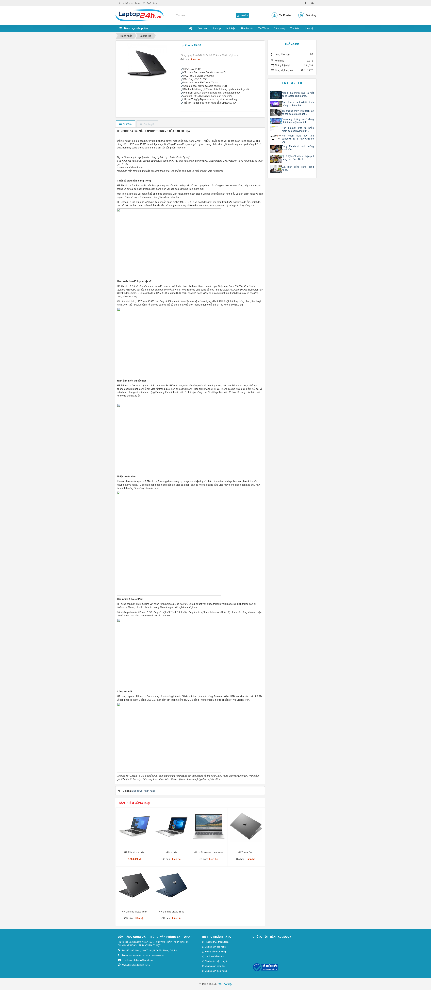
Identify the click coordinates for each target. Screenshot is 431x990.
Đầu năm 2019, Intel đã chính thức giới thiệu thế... (298, 104)
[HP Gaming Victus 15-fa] (171, 886)
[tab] (125, 124)
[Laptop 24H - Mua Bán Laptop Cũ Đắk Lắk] (139, 15)
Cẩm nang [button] (279, 28)
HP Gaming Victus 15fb (134, 911)
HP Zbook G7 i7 (246, 852)
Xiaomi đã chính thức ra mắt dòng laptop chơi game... (298, 94)
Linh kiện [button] (231, 28)
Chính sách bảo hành (215, 946)
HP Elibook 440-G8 (134, 852)
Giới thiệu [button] (203, 28)
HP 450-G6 (171, 852)
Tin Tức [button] (262, 28)
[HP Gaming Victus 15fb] (134, 886)
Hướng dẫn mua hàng (215, 951)
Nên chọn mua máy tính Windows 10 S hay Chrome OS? (298, 138)
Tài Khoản (285, 15)
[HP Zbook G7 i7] (246, 827)
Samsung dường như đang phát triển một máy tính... (298, 121)
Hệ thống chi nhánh (131, 3)
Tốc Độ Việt (225, 984)
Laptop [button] (217, 28)
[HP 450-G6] (171, 827)
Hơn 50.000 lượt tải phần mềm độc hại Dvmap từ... (298, 129)
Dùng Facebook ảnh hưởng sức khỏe (298, 148)
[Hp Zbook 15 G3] (147, 63)
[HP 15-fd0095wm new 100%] (209, 827)
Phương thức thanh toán (216, 941)
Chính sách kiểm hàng (215, 970)
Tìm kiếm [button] (295, 28)
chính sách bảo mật (214, 956)
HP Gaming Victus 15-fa (171, 911)
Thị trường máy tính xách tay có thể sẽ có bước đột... (298, 112)
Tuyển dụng (152, 3)
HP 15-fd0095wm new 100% (209, 852)
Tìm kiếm (243, 15)
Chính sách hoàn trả (214, 965)
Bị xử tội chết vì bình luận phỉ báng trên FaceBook (298, 158)
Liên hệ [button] (309, 28)
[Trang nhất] (191, 28)
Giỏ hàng (311, 15)
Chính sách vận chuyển (216, 961)
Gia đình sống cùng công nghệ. (298, 168)
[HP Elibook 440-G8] (134, 827)
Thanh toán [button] (247, 28)
